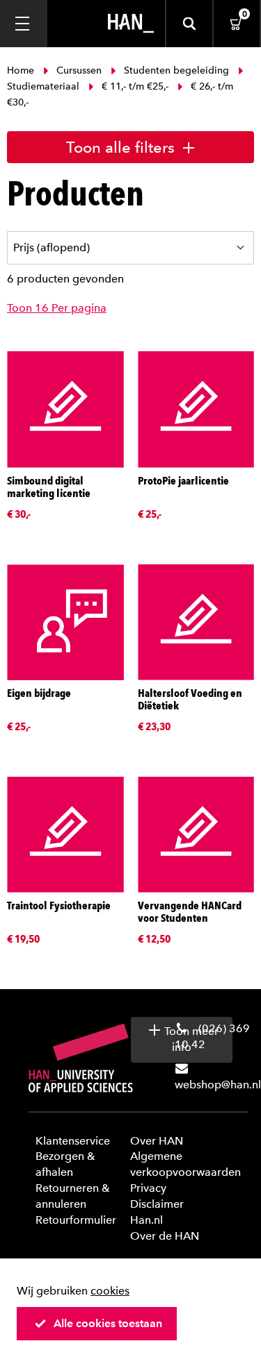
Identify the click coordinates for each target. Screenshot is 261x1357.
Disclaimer (157, 1204)
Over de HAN (164, 1235)
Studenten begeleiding (176, 70)
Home (22, 70)
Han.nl (146, 1220)
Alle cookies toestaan (108, 1323)
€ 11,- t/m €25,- (135, 86)
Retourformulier (75, 1220)
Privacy (148, 1188)
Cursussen (79, 70)
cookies (109, 1290)
